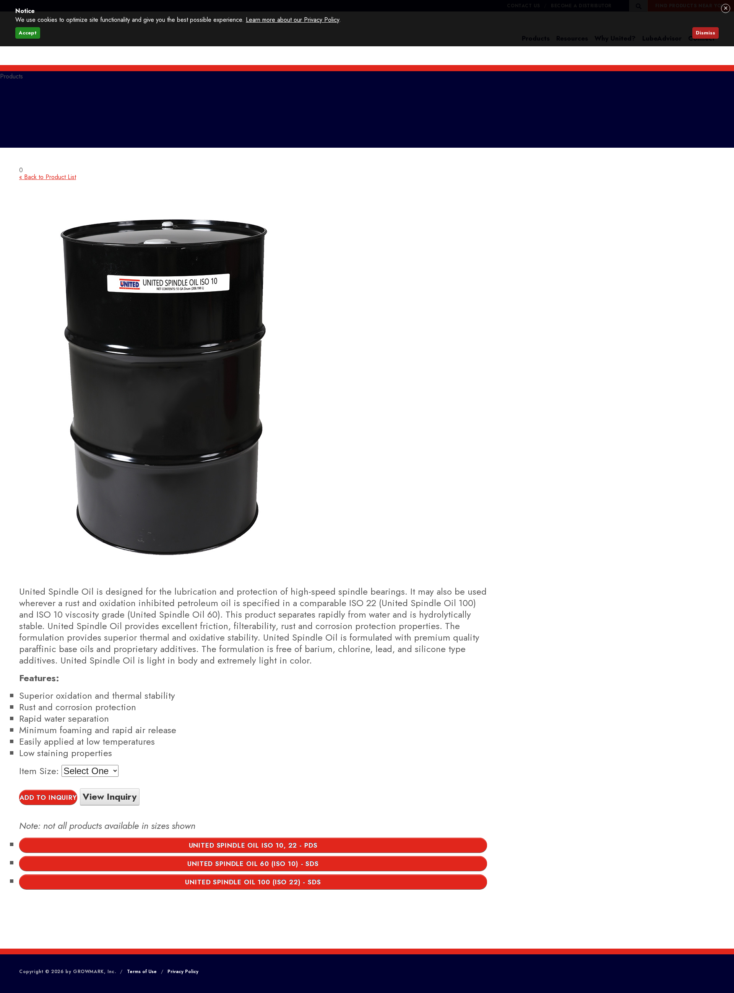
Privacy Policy (182, 971)
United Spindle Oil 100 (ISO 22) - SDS (253, 882)
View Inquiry (110, 796)
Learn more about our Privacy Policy (292, 19)
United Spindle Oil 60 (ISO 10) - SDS (253, 863)
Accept (28, 32)
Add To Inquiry (48, 797)
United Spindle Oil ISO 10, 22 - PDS (253, 845)
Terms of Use (142, 971)
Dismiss (705, 32)
